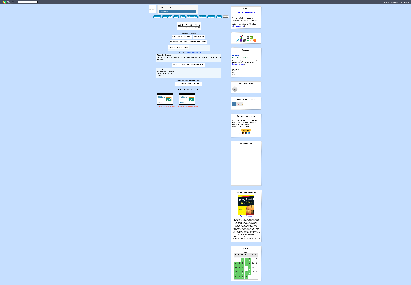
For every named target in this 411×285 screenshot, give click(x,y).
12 (256, 263)
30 (246, 276)
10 (249, 263)
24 (249, 271)
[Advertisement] (189, 124)
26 (256, 271)
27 (236, 276)
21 (239, 271)
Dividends (202, 17)
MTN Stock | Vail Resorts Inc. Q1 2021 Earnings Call (187, 106)
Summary (157, 17)
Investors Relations (238, 64)
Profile (225, 17)
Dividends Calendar (389, 2)
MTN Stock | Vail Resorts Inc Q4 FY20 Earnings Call (165, 106)
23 (246, 271)
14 (239, 267)
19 (256, 267)
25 (253, 271)
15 (242, 267)
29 (242, 276)
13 (236, 267)
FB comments (238, 26)
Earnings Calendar (402, 2)
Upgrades (211, 17)
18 (253, 267)
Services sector (164, 11)
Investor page (237, 56)
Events (176, 17)
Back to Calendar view (246, 12)
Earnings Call (167, 17)
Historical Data (192, 17)
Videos (219, 17)
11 (253, 263)
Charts (183, 17)
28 (239, 276)
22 (242, 271)
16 (246, 267)
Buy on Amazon (246, 216)
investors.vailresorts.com (194, 52)
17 (249, 267)
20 (236, 271)
